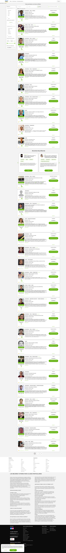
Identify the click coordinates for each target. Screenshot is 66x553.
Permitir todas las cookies (13, 550)
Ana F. (45, 154)
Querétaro (53, 203)
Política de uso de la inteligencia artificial (28, 540)
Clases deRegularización (53, 530)
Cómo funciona (14, 1)
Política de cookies (25, 539)
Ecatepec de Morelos (53, 10)
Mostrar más (26, 19)
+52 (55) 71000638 (14, 531)
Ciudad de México (53, 24)
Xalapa (53, 38)
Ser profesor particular (20, 1)
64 (41, 453)
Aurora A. (25, 154)
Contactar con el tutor (53, 42)
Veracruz (53, 53)
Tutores (11, 1)
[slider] (7, 43)
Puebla (53, 125)
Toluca (53, 96)
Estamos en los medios (26, 534)
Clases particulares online (45, 529)
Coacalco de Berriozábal (53, 427)
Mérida (53, 341)
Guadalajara (53, 68)
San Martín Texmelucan (53, 176)
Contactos (24, 529)
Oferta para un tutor (25, 535)
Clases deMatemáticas (52, 529)
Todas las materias (44, 530)
